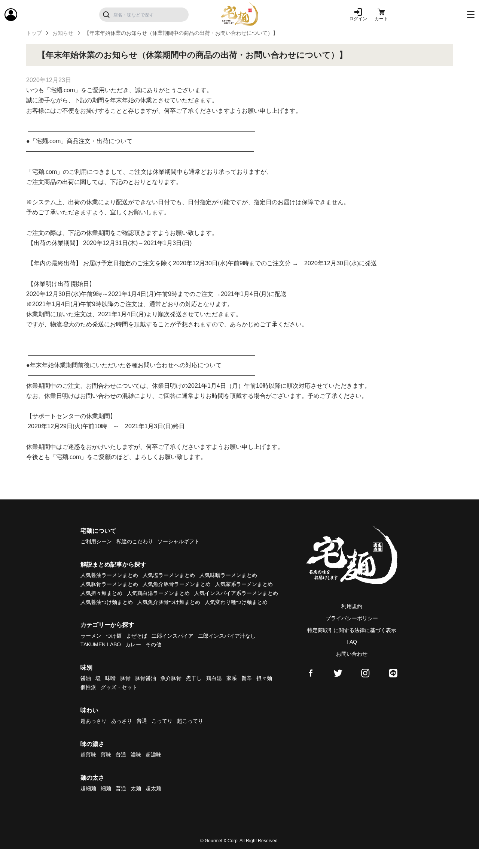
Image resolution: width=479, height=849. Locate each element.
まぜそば (136, 636)
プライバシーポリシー (352, 618)
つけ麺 (114, 636)
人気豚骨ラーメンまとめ (109, 584)
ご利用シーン (96, 541)
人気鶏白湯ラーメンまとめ (158, 593)
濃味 (136, 755)
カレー (133, 644)
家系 (231, 678)
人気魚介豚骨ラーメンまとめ (177, 584)
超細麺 (88, 788)
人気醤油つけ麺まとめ (106, 602)
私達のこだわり (134, 541)
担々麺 (264, 678)
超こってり (190, 721)
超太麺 (153, 788)
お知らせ (62, 33)
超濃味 (153, 755)
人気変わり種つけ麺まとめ (236, 602)
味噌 (110, 678)
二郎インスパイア (172, 636)
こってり (162, 721)
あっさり (121, 721)
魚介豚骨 (171, 678)
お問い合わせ (351, 654)
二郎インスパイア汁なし (227, 636)
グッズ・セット (119, 687)
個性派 (88, 687)
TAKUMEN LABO (100, 644)
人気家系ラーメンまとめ (244, 584)
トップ (34, 33)
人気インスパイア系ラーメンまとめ (236, 593)
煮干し (194, 678)
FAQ (352, 642)
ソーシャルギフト (178, 541)
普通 (142, 721)
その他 (153, 644)
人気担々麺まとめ (101, 593)
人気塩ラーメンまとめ (169, 575)
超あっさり (93, 721)
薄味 (106, 755)
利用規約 (351, 606)
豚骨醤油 (145, 678)
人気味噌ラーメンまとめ (228, 575)
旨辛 (246, 678)
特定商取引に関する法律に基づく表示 (351, 630)
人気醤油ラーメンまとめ (109, 575)
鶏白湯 (214, 678)
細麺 (106, 788)
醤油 (85, 678)
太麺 (136, 788)
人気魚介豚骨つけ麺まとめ (168, 602)
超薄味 (88, 755)
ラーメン (90, 636)
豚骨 (125, 678)
